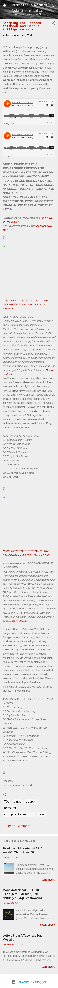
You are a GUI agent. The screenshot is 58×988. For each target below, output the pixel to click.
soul (41, 814)
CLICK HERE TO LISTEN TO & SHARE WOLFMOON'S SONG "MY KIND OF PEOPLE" (26, 304)
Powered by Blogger (31, 982)
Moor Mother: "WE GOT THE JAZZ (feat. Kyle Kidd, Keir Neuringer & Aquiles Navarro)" (23, 894)
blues (17, 801)
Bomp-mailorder (17, 621)
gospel (30, 801)
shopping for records (19, 814)
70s (6, 801)
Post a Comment (18, 826)
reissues (10, 808)
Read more (47, 879)
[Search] (53, 6)
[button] (53, 23)
